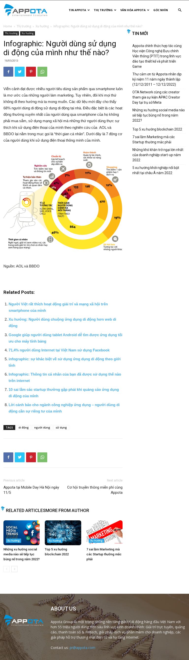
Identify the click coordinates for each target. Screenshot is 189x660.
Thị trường (103, 10)
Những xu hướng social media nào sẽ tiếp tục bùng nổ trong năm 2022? (21, 554)
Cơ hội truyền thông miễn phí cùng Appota (95, 490)
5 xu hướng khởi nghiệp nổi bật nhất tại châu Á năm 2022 (155, 170)
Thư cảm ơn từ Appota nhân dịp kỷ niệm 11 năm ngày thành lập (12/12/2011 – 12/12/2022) (157, 79)
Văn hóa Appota (133, 10)
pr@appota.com (82, 647)
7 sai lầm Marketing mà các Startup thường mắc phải (104, 554)
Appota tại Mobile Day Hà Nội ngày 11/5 (31, 490)
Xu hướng (42, 26)
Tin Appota (77, 10)
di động (23, 427)
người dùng (42, 427)
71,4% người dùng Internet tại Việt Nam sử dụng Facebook (59, 350)
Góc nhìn (160, 10)
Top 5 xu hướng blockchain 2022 (157, 129)
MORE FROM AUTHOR (67, 510)
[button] (180, 10)
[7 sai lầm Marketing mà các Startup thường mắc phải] (104, 532)
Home (7, 26)
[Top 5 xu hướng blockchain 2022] (63, 532)
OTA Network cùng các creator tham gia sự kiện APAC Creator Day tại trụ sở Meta (156, 97)
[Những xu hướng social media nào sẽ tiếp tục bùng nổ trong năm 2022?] (21, 532)
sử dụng (61, 427)
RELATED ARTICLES (26, 510)
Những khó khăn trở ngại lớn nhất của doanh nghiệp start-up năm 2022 (157, 155)
